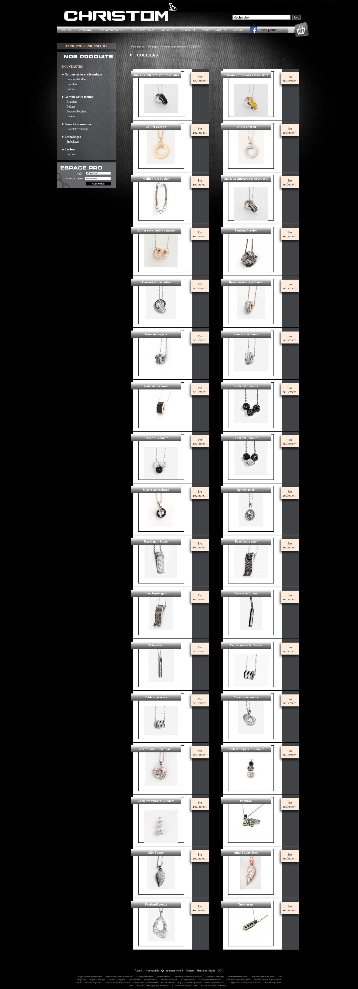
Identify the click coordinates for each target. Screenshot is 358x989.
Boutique (153, 46)
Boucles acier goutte (116, 980)
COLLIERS (194, 46)
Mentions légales (206, 970)
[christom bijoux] (250, 31)
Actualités (167, 30)
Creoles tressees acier (143, 977)
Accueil (66, 30)
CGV (220, 970)
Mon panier (269, 30)
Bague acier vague (97, 980)
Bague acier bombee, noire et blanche (245, 982)
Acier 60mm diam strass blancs (184, 985)
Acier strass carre (188, 980)
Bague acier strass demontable (90, 977)
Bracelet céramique (75, 129)
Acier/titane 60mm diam (236, 977)
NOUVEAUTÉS (72, 66)
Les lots (68, 154)
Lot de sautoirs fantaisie (214, 982)
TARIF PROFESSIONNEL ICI (86, 46)
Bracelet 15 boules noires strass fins (187, 977)
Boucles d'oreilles (74, 79)
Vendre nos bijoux (214, 30)
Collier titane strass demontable (117, 982)
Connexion (85, 30)
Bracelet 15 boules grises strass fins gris (152, 985)
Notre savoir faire (143, 30)
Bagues (68, 116)
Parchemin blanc (150, 980)
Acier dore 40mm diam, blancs (238, 980)
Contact (238, 30)
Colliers (68, 89)
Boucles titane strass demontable (118, 977)
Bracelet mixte (134, 980)
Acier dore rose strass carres (210, 980)
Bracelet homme (167, 982)
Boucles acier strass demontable (212, 985)
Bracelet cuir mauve (169, 980)
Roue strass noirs (162, 977)
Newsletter (188, 30)
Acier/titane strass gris (214, 977)
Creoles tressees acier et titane (145, 982)
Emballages (71, 141)
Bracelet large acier (92, 982)
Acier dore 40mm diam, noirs (261, 977)
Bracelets (69, 84)
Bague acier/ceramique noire (189, 982)
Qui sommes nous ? (112, 30)
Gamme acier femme (173, 46)
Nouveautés (152, 970)
